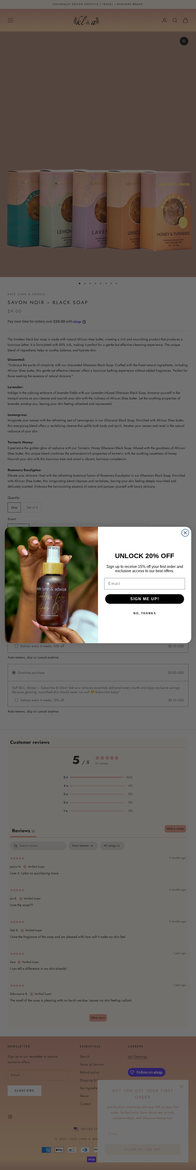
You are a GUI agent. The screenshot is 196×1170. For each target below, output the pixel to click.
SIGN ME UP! (144, 599)
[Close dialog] (185, 532)
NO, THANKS (144, 613)
